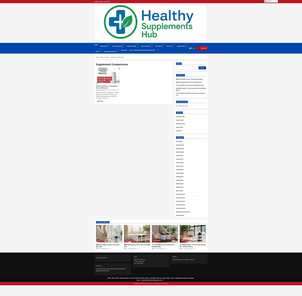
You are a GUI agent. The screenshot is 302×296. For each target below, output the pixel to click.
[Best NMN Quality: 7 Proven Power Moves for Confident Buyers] (193, 234)
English (269, 1)
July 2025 (178, 130)
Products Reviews (181, 208)
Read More (100, 101)
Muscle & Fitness (145, 46)
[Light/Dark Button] (191, 48)
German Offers (181, 46)
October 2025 (179, 120)
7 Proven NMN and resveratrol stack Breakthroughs (190, 85)
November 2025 (180, 116)
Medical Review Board (110, 51)
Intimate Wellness (117, 46)
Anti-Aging (158, 46)
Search (179, 63)
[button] (157, 50)
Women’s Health (131, 46)
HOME (96, 44)
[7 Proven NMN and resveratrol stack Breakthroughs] (165, 234)
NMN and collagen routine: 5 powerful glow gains (189, 79)
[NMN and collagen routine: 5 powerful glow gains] (109, 234)
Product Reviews (180, 194)
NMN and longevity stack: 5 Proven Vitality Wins (189, 82)
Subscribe (203, 48)
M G (98, 248)
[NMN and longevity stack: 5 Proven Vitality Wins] (137, 234)
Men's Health (179, 190)
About (97, 51)
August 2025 (179, 127)
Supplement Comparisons (104, 81)
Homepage (124, 50)
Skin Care (169, 46)
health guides (179, 169)
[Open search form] (194, 48)
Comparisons (101, 77)
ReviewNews (157, 283)
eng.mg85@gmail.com (102, 90)
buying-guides (180, 152)
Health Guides (180, 173)
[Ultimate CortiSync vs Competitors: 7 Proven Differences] (108, 76)
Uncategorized (180, 215)
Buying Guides (180, 145)
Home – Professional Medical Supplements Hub (142, 50)
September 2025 (180, 123)
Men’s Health (103, 46)
